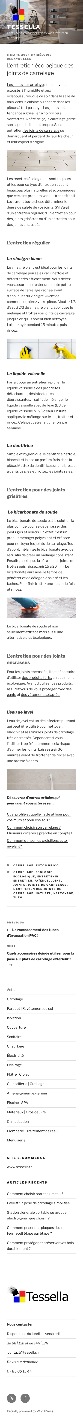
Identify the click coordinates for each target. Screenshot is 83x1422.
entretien (23, 880)
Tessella (24, 27)
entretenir (48, 876)
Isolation (14, 1018)
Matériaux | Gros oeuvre (26, 1112)
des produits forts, (37, 678)
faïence (42, 880)
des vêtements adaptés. (40, 695)
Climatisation (18, 1122)
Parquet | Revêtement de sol (30, 1009)
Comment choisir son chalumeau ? (35, 1194)
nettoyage (63, 893)
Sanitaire (14, 1037)
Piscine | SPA (17, 1103)
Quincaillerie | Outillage (25, 1084)
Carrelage (23, 865)
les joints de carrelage (41, 130)
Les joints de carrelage (25, 85)
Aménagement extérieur (27, 1093)
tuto (18, 897)
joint (56, 880)
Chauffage (15, 1046)
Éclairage (14, 1065)
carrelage (23, 872)
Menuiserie (16, 1140)
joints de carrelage (47, 884)
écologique (24, 876)
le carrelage (56, 119)
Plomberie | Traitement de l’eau (32, 1131)
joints (19, 884)
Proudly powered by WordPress (30, 1411)
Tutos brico (47, 865)
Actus (11, 990)
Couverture (16, 1027)
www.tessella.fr (19, 1167)
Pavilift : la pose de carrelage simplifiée (38, 1203)
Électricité (15, 1055)
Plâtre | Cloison (19, 1074)
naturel (43, 893)
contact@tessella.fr (23, 1352)
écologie (44, 872)
